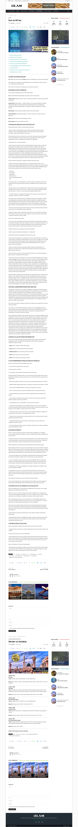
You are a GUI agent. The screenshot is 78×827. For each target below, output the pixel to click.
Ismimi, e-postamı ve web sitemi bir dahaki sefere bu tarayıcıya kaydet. (22, 628)
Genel (28, 595)
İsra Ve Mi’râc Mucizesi (15, 598)
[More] (44, 27)
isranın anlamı (23, 554)
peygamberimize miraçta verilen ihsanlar (15, 557)
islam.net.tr (13, 23)
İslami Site (33, 819)
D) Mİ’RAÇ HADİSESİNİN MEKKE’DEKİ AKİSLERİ (19, 61)
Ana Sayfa (10, 15)
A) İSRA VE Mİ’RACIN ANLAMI (15, 55)
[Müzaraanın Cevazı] (54, 79)
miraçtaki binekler (34, 555)
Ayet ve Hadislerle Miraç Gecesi (28, 598)
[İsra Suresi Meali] (41, 591)
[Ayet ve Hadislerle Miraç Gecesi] (28, 591)
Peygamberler (59, 51)
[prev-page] (9, 601)
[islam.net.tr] (9, 23)
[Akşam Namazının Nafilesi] (54, 66)
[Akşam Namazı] (54, 73)
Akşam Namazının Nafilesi (62, 66)
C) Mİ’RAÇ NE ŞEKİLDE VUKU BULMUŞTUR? (18, 59)
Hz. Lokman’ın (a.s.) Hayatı (63, 52)
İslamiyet (42, 819)
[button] (68, 11)
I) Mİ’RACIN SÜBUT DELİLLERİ (16, 72)
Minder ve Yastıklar (44, 569)
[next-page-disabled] (11, 601)
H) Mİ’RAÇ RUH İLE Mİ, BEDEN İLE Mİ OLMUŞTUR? (20, 69)
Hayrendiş (36, 819)
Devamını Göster (60, 84)
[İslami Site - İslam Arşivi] (17, 5)
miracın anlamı (39, 554)
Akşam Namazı (60, 73)
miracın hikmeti (11, 555)
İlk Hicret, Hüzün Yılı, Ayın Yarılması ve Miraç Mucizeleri (15, 596)
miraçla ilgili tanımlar (26, 555)
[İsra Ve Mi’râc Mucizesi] (15, 591)
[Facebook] (66, 1)
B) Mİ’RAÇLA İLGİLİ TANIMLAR (16, 57)
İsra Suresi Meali (41, 598)
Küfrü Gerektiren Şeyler (62, 59)
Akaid (16, 15)
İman (13, 15)
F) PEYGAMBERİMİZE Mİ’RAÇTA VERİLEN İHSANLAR (20, 65)
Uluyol (40, 819)
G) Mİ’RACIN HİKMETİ (14, 67)
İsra (14, 554)
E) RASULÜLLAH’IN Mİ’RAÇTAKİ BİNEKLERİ (18, 63)
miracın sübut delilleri (18, 555)
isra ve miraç (18, 554)
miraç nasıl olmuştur (33, 554)
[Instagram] (67, 1)
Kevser (45, 819)
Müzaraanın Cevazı (61, 80)
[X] (68, 1)
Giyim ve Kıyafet (12, 569)
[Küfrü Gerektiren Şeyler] (54, 59)
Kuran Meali (41, 596)
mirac (27, 554)
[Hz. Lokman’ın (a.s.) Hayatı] (54, 52)
